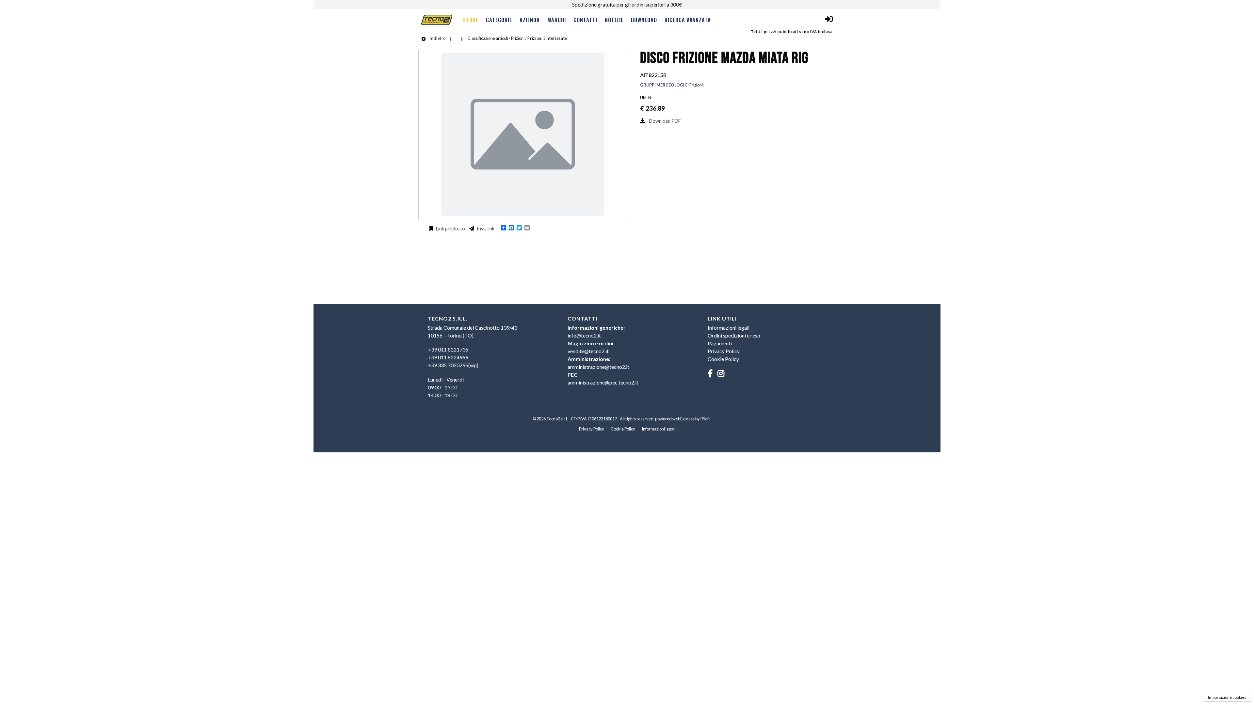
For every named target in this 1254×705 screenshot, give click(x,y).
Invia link (485, 228)
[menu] (586, 19)
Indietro (437, 38)
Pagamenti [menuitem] (720, 343)
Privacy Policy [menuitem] (724, 351)
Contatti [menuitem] (585, 20)
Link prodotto (450, 228)
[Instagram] (723, 373)
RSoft (705, 418)
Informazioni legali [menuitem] (728, 327)
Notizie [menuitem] (614, 20)
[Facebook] (712, 373)
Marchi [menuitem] (556, 20)
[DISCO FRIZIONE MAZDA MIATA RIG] (522, 214)
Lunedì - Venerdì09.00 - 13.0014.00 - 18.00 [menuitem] (446, 387)
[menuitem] (487, 357)
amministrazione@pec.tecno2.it (603, 382)
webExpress (683, 418)
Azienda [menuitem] (530, 20)
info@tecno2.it (584, 335)
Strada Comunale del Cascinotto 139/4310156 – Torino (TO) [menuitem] (472, 331)
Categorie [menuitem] (499, 20)
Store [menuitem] (470, 20)
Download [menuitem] (644, 20)
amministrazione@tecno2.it (598, 367)
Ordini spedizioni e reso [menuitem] (734, 335)
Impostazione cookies (1227, 697)
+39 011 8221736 (448, 349)
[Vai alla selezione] (451, 38)
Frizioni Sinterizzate (547, 38)
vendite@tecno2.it (588, 351)
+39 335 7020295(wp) (453, 365)
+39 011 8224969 (448, 357)
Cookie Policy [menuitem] (723, 359)
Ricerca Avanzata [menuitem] (688, 20)
